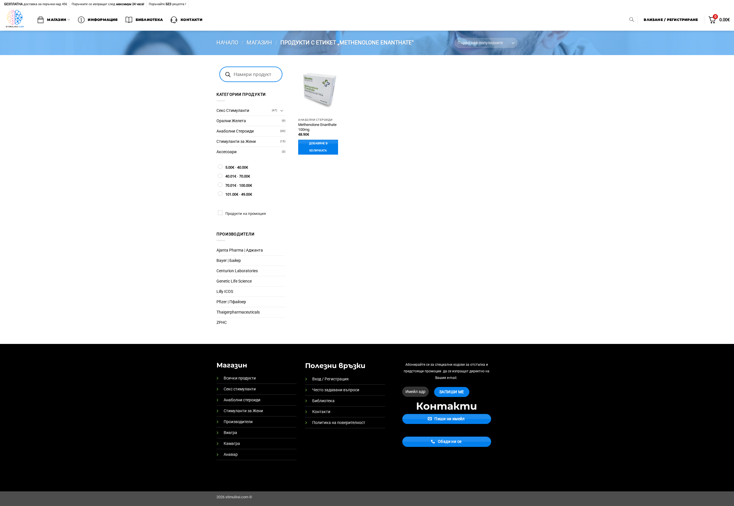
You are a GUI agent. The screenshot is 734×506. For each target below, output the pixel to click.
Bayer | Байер (228, 260)
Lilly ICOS (224, 291)
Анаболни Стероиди (235, 131)
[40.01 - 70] (220, 176)
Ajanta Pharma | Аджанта (239, 250)
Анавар (231, 454)
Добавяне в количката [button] (318, 146)
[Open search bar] (631, 19)
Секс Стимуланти (232, 110)
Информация (103, 20)
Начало (227, 43)
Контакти (191, 20)
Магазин (56, 20)
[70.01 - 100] (220, 184)
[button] (670, 20)
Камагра (232, 443)
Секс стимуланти (240, 389)
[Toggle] (281, 110)
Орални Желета (231, 120)
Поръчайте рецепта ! (167, 4)
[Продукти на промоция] (220, 213)
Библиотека (149, 20)
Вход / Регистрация (330, 379)
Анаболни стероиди (242, 400)
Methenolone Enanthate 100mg (317, 127)
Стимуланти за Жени (236, 141)
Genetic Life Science (234, 281)
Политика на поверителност (338, 422)
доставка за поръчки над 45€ (35, 4)
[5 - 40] (220, 166)
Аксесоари (226, 151)
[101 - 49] (220, 193)
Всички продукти (240, 378)
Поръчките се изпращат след (108, 4)
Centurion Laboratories (237, 270)
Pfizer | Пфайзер (231, 301)
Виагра (230, 432)
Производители (238, 421)
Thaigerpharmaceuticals (238, 312)
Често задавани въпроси (335, 390)
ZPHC (221, 322)
